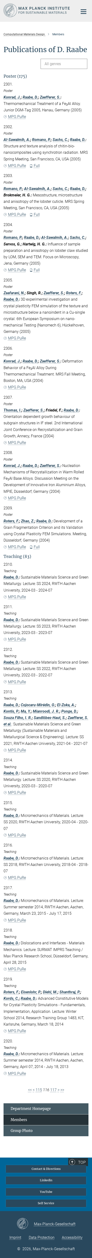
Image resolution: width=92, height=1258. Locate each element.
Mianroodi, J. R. (46, 711)
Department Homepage (31, 1108)
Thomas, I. (12, 410)
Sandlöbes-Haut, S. (50, 717)
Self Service (46, 1203)
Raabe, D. (30, 97)
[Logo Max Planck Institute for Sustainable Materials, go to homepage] (37, 10)
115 (39, 1090)
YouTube (46, 1192)
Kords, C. (11, 998)
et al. (8, 724)
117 (53, 1090)
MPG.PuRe (17, 116)
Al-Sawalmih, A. (17, 139)
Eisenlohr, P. (31, 992)
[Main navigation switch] (83, 11)
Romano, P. (41, 139)
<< (30, 1090)
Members (19, 1120)
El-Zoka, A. (66, 705)
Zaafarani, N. (14, 293)
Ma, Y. (26, 711)
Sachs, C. (60, 139)
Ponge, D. (69, 711)
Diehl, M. (50, 992)
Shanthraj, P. (69, 992)
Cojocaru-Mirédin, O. (38, 705)
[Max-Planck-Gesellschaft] (25, 1224)
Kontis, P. (11, 711)
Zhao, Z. (27, 521)
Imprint (15, 1237)
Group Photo (22, 1130)
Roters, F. (74, 293)
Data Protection (41, 1237)
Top (82, 1162)
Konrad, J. (12, 97)
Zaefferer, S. (50, 97)
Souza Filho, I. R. (18, 717)
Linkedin (46, 1180)
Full (37, 165)
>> (62, 1090)
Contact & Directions (46, 1169)
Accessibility (72, 1237)
